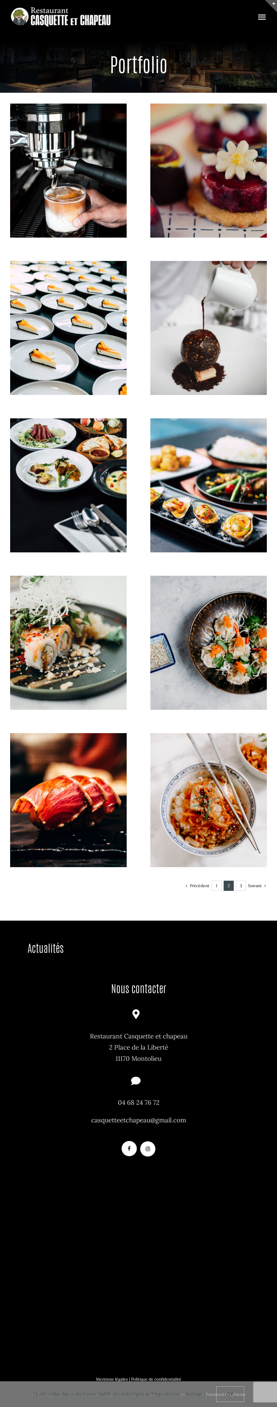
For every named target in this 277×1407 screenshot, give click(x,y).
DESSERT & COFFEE (68, 183)
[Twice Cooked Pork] (68, 800)
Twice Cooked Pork (68, 789)
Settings (194, 1394)
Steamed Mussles (208, 474)
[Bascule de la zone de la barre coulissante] (271, 6)
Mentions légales (112, 1379)
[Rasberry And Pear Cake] (208, 170)
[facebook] (129, 1148)
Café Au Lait (68, 159)
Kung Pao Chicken (208, 631)
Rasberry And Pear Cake (208, 159)
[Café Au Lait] (68, 170)
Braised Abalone (208, 789)
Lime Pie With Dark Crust (68, 317)
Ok (230, 1394)
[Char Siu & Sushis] (68, 485)
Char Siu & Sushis (68, 474)
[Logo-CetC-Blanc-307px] (60, 10)
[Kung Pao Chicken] (208, 642)
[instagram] (147, 1149)
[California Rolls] (68, 642)
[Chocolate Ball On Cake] (208, 328)
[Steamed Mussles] (208, 485)
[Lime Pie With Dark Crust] (68, 328)
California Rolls (68, 631)
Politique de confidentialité (156, 1379)
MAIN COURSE (68, 498)
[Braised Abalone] (208, 800)
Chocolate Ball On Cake (208, 317)
